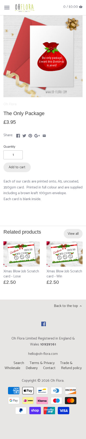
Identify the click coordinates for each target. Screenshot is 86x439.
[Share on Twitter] (24, 135)
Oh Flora (10, 104)
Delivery (32, 368)
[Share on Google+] (37, 135)
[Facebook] (43, 323)
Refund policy (71, 368)
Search (19, 363)
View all (73, 234)
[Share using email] (44, 135)
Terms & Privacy (42, 363)
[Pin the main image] (30, 135)
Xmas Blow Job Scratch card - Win (64, 273)
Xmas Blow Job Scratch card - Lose (21, 273)
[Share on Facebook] (18, 135)
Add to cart (17, 167)
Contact (49, 368)
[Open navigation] (6, 7)
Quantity (9, 147)
